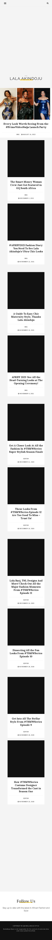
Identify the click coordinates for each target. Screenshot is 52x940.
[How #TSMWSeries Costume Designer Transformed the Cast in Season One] (26, 758)
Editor (26, 458)
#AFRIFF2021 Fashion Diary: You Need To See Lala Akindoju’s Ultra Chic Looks (26, 248)
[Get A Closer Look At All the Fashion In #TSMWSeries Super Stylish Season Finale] (26, 422)
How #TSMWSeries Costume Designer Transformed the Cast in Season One (26, 786)
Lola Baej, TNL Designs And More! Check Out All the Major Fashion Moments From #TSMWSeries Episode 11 (26, 587)
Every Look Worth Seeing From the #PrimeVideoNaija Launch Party (26, 125)
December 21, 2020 (26, 462)
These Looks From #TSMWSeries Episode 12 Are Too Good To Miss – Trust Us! (26, 513)
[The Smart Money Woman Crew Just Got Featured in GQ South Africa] (26, 158)
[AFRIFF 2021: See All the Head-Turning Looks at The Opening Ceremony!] (26, 353)
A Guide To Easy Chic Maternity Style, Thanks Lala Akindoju (26, 316)
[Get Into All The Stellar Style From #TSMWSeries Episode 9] (26, 695)
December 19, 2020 (26, 528)
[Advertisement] (26, 41)
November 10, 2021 (26, 330)
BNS (18, 134)
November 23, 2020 (26, 801)
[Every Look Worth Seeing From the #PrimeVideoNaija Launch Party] (25, 104)
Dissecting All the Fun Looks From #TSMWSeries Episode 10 (26, 653)
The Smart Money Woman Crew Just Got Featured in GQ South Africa (26, 185)
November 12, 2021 (26, 261)
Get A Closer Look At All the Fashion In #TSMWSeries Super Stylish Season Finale (26, 448)
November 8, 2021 (26, 393)
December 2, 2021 (26, 198)
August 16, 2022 (28, 134)
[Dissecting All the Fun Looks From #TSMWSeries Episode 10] (26, 627)
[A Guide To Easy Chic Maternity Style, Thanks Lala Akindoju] (26, 290)
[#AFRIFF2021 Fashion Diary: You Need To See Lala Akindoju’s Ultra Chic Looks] (26, 222)
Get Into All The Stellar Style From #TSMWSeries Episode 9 (26, 721)
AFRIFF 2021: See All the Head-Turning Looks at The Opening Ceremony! (26, 380)
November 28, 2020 (26, 666)
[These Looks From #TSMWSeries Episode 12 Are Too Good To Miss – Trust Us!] (26, 485)
